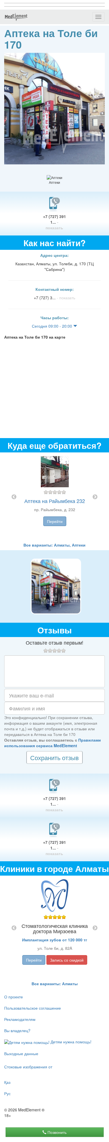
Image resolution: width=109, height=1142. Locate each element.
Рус (7, 1093)
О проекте (13, 997)
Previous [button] (14, 497)
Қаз (7, 1082)
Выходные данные (21, 1053)
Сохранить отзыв (54, 757)
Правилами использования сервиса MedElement (52, 742)
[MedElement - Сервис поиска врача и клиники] (16, 17)
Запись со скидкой (67, 960)
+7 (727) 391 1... (54, 222)
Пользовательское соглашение (32, 1008)
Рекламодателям (19, 1019)
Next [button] (95, 497)
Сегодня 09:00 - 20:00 (52, 326)
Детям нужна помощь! (70, 1041)
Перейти (55, 521)
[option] (54, 497)
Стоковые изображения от (28, 1067)
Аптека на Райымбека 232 (54, 500)
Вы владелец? (17, 1030)
